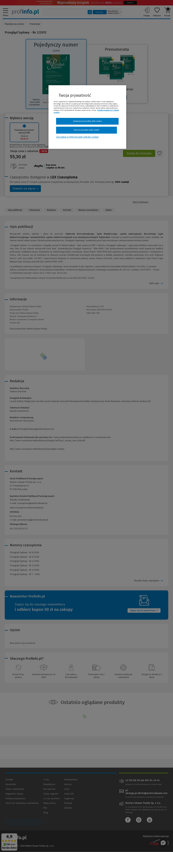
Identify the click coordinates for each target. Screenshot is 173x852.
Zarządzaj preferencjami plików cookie (77, 137)
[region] (87, 117)
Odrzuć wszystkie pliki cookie (86, 130)
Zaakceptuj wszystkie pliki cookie (87, 121)
